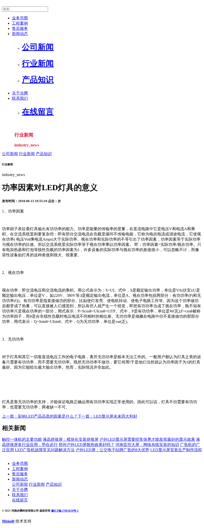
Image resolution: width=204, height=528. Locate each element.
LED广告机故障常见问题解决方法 (45, 450)
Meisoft (8, 521)
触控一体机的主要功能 (22, 439)
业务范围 (20, 18)
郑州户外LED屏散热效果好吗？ (86, 444)
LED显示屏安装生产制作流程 (176, 450)
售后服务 (20, 28)
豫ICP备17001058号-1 (65, 510)
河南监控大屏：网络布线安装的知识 (147, 444)
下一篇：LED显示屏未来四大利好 (107, 416)
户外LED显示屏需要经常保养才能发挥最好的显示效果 (147, 439)
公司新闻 (10, 154)
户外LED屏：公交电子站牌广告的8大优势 (112, 450)
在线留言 (20, 500)
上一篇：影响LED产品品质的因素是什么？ (40, 416)
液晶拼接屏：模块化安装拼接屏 (71, 439)
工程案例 (20, 23)
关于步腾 (20, 93)
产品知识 (44, 154)
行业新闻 (27, 154)
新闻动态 (20, 34)
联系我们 (20, 98)
